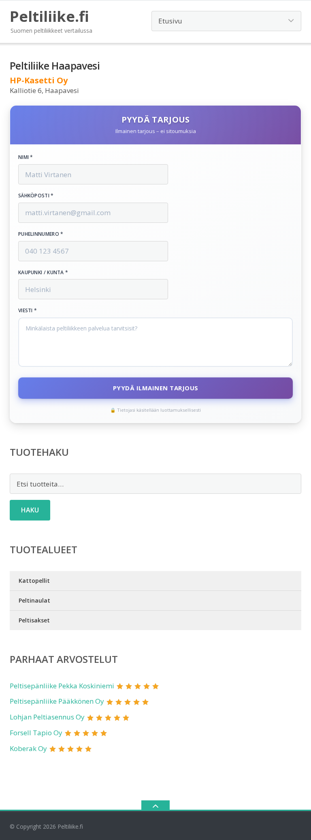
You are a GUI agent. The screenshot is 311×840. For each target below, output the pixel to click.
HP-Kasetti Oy (39, 80)
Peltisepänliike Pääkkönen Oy (57, 701)
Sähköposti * (36, 196)
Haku (30, 510)
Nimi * (25, 157)
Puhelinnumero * (41, 234)
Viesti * (27, 310)
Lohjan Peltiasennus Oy (47, 717)
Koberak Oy (28, 748)
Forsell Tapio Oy (36, 732)
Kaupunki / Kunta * (43, 272)
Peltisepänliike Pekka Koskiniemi (62, 685)
